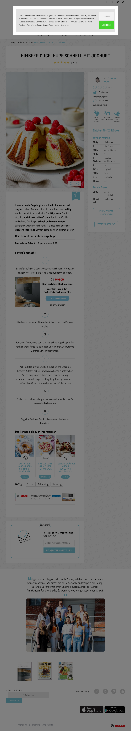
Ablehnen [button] (106, 16)
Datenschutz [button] (65, 25)
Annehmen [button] (106, 25)
